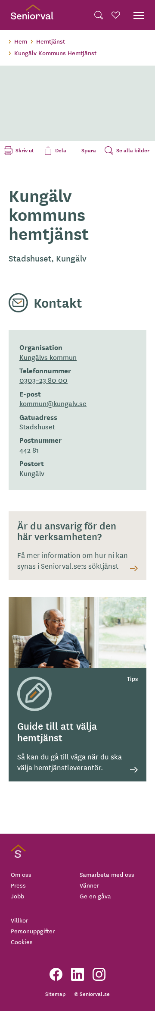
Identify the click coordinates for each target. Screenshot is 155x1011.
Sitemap (55, 993)
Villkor (19, 920)
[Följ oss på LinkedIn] (77, 974)
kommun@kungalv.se (53, 403)
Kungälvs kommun (48, 357)
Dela (60, 150)
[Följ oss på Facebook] (56, 974)
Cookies (22, 941)
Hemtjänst (50, 41)
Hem (20, 41)
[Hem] (32, 15)
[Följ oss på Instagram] (99, 974)
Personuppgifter (33, 930)
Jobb (17, 896)
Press (18, 885)
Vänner (89, 885)
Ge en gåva (95, 896)
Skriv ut (25, 150)
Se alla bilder (132, 150)
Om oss (21, 874)
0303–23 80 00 (43, 380)
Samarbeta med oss (107, 874)
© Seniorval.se (92, 993)
